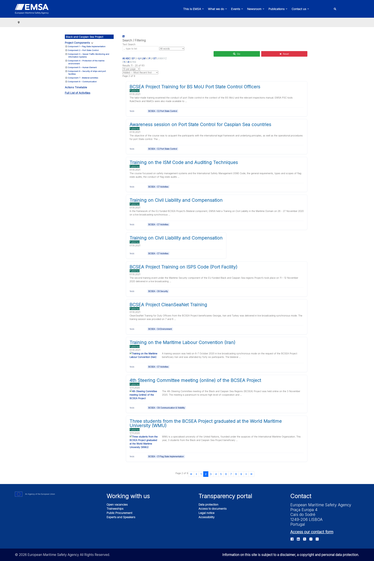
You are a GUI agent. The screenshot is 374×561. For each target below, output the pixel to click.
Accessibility (207, 517)
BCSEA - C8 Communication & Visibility (166, 408)
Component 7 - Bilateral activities (83, 78)
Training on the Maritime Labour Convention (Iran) (182, 342)
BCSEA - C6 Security (158, 291)
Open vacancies (117, 504)
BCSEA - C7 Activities (158, 187)
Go (238, 53)
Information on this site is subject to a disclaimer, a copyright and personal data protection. (290, 555)
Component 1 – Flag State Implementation (86, 46)
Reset (286, 53)
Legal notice (206, 513)
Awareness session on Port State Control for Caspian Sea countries (200, 124)
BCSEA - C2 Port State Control (162, 111)
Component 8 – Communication (82, 81)
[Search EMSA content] (335, 9)
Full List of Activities (77, 93)
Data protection (208, 504)
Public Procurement (119, 513)
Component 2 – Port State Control (83, 50)
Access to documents (213, 508)
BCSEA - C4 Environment (160, 329)
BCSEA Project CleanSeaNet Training (168, 304)
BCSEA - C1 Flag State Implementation (166, 456)
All (123, 58)
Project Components (77, 42)
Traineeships (115, 508)
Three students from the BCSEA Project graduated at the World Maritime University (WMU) (206, 423)
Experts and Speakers (121, 517)
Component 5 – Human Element (82, 67)
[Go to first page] (191, 474)
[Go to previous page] (196, 474)
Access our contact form (311, 531)
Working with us (128, 496)
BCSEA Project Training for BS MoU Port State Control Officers (195, 86)
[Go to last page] (251, 474)
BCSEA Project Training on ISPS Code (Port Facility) (183, 266)
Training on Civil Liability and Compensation (176, 200)
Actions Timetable (76, 87)
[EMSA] (32, 9)
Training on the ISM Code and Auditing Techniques (184, 162)
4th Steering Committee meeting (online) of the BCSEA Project (195, 380)
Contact (300, 496)
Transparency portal (225, 496)
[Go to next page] (246, 474)
